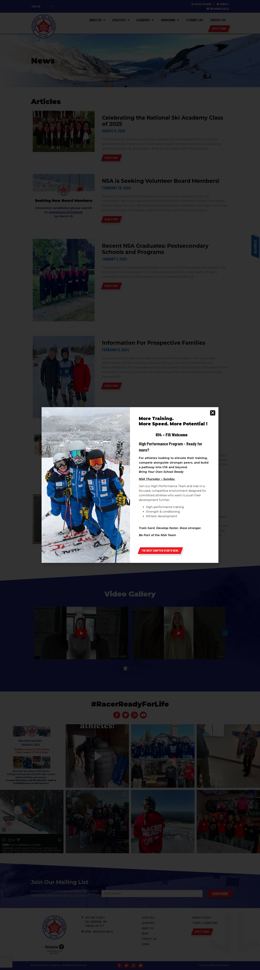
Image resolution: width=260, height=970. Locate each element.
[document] (130, 485)
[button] (212, 413)
